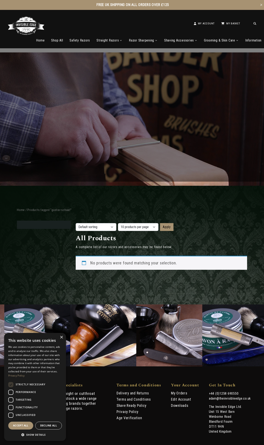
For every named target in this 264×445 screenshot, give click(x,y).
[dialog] (35, 387)
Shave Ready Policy (131, 406)
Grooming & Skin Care (219, 40)
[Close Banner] (261, 5)
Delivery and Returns (133, 393)
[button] (35, 434)
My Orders (179, 393)
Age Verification (129, 418)
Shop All (57, 40)
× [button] (61, 337)
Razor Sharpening (141, 40)
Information (253, 40)
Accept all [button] (20, 425)
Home (40, 40)
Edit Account (181, 399)
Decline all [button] (48, 425)
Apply (167, 227)
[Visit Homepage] (26, 34)
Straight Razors (108, 40)
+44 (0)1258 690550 (224, 393)
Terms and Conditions (134, 399)
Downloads (179, 406)
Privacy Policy (127, 412)
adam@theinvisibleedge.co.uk (230, 398)
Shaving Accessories (179, 40)
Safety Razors (80, 40)
